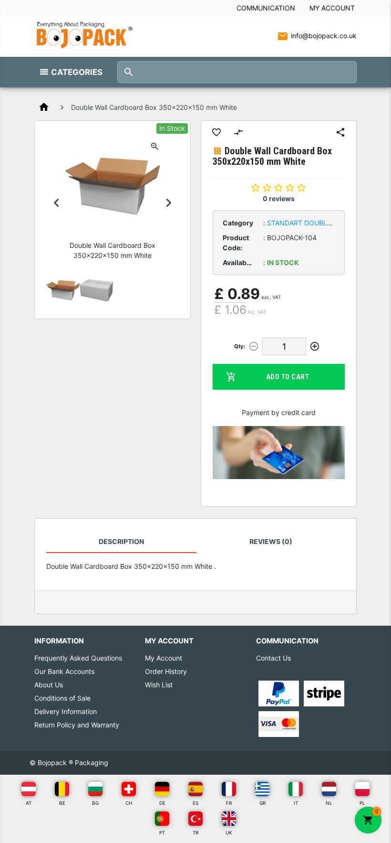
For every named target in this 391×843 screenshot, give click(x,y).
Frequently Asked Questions (78, 658)
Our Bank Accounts (64, 671)
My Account (332, 8)
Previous (56, 203)
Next (169, 203)
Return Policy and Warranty (76, 725)
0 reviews (279, 198)
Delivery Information (65, 711)
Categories (77, 72)
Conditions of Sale (62, 698)
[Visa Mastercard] (278, 723)
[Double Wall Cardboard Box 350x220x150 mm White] (63, 290)
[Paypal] (278, 693)
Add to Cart (287, 377)
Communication (266, 8)
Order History (166, 671)
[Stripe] (324, 693)
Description (121, 541)
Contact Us (273, 658)
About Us (48, 685)
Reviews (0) (270, 541)
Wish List (159, 685)
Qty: (239, 346)
